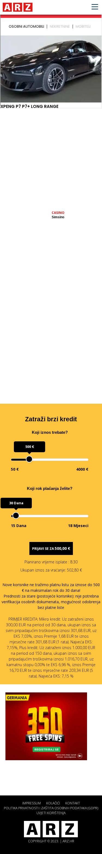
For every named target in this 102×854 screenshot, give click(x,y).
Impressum (31, 803)
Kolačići (53, 803)
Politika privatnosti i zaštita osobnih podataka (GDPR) (51, 808)
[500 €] (29, 459)
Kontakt (72, 803)
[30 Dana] (16, 515)
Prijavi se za (51, 548)
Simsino (58, 217)
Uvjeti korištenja (51, 813)
